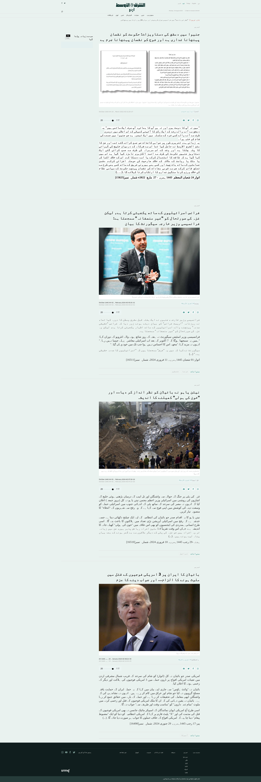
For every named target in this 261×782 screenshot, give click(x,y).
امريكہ (186, 769)
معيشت (136, 15)
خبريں (142, 15)
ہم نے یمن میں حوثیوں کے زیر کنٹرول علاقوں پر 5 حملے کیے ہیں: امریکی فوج (157, 20)
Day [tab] (68, 35)
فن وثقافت (110, 15)
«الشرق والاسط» (185, 660)
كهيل (117, 15)
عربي (199, 3)
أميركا (184, 735)
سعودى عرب (150, 15)
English (194, 3)
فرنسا (185, 371)
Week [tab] (67, 38)
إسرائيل (184, 553)
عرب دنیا (185, 757)
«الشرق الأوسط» (188, 303)
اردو (184, 3)
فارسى (179, 3)
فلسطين (175, 371)
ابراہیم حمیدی (187, 111)
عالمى (186, 760)
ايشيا (186, 766)
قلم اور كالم (129, 15)
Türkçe (188, 3)
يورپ (186, 772)
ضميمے (122, 15)
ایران (186, 763)
